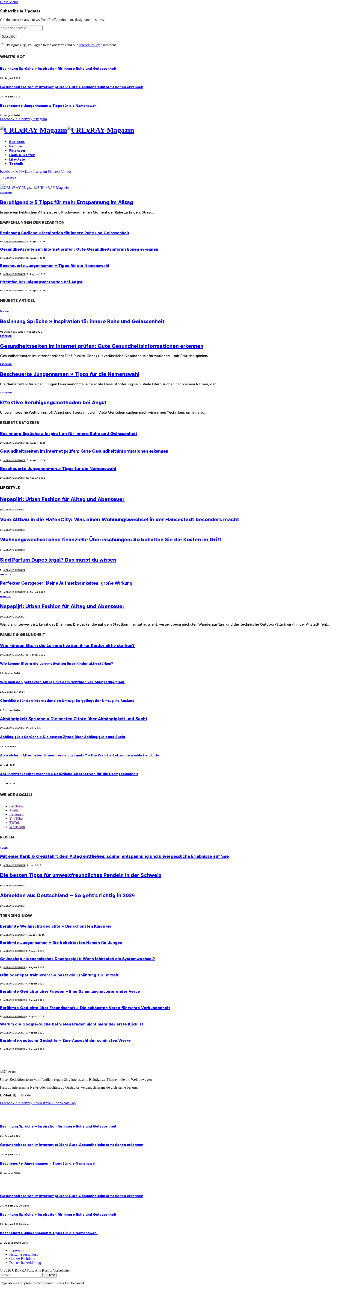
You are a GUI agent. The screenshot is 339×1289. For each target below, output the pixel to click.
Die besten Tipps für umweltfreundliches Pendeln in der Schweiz (80, 875)
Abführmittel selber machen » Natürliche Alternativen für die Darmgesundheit (69, 774)
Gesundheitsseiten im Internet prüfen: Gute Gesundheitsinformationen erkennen (71, 87)
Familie (15, 146)
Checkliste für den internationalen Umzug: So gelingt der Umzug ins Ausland (67, 700)
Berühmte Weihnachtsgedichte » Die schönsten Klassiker (55, 926)
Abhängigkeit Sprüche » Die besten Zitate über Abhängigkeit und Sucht (73, 718)
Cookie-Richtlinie (22, 1258)
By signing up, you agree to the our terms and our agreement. (61, 45)
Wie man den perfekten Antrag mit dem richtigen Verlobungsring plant (62, 682)
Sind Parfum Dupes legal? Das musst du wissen (58, 559)
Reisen (4, 848)
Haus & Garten (22, 155)
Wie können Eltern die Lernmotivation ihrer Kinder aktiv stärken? (67, 645)
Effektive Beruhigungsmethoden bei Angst (41, 281)
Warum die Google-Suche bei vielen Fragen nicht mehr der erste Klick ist (71, 1024)
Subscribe (9, 177)
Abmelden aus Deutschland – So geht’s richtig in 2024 (67, 895)
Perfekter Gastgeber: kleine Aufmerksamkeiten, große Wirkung (66, 583)
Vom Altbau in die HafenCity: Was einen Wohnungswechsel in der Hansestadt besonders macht (119, 519)
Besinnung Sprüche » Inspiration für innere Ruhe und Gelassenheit (58, 68)
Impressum (17, 1250)
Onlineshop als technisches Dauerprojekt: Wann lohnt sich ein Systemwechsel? (77, 958)
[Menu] (2, 184)
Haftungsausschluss (23, 1254)
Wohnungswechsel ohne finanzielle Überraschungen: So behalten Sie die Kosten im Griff (110, 539)
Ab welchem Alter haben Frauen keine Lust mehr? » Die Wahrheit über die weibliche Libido (79, 755)
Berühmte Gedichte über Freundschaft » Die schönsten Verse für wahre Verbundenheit (85, 1007)
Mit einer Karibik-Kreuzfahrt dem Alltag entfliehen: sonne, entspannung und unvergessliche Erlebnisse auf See (114, 856)
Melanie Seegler (14, 241)
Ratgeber (6, 192)
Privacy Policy (89, 45)
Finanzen (17, 150)
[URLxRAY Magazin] (169, 130)
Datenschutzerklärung (25, 1263)
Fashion (5, 596)
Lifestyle (17, 159)
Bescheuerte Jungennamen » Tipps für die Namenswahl (49, 105)
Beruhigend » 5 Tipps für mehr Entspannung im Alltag (66, 202)
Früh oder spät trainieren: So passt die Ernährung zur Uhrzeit (59, 975)
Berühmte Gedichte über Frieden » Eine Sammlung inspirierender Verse (70, 991)
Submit (50, 1275)
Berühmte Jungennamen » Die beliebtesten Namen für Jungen (61, 942)
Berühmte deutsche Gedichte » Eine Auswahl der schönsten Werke (65, 1040)
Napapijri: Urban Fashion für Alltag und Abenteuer (62, 499)
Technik (16, 163)
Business (17, 142)
